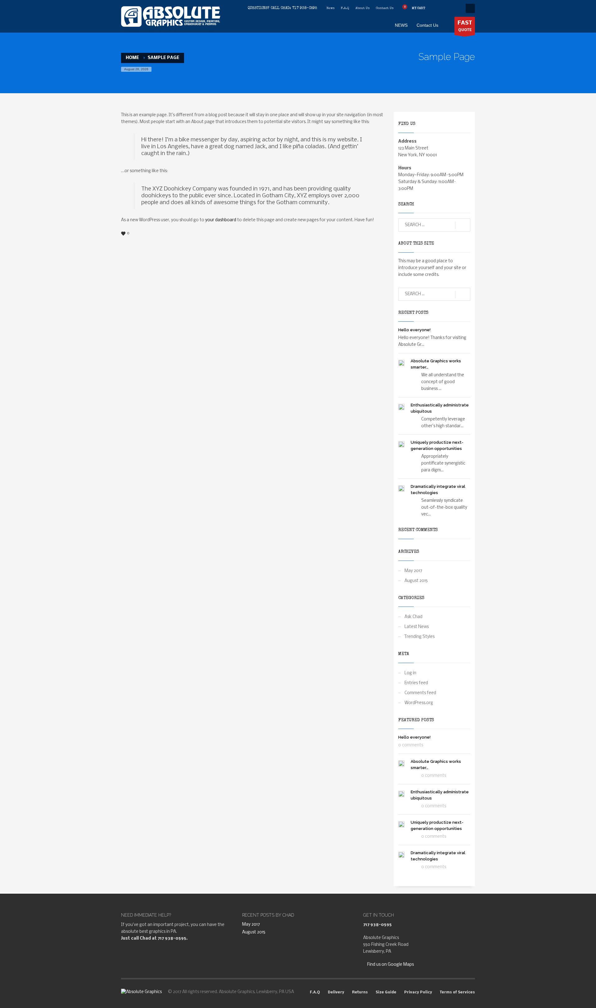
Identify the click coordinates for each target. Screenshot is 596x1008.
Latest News (416, 627)
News (330, 8)
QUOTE (465, 26)
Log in (410, 673)
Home (132, 58)
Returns (360, 992)
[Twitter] (445, 8)
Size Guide (386, 992)
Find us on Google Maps (390, 964)
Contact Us (385, 8)
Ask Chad (413, 617)
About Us (362, 8)
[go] (462, 225)
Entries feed (416, 683)
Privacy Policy (418, 992)
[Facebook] (436, 8)
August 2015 (416, 581)
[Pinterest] (454, 8)
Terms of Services (457, 992)
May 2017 (413, 571)
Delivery (336, 992)
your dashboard (220, 220)
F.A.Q (345, 8)
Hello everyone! (414, 330)
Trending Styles (419, 637)
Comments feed (420, 693)
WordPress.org (418, 703)
